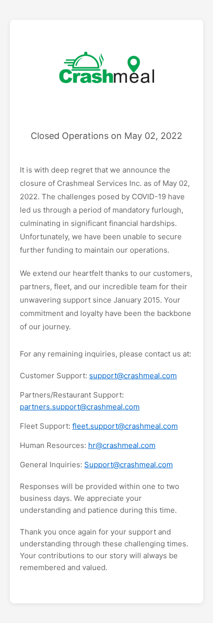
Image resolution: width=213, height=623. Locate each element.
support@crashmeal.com (133, 375)
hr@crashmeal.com (122, 445)
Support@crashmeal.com (128, 464)
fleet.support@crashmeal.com (125, 426)
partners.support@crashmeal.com (80, 406)
